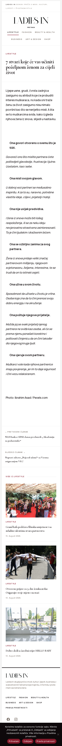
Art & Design (33, 39)
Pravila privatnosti (17, 708)
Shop (47, 39)
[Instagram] (15, 719)
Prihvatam (14, 741)
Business (16, 39)
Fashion (27, 32)
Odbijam (28, 741)
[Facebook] (8, 719)
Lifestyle (13, 32)
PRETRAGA (31, 27)
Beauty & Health (45, 32)
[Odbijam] (58, 734)
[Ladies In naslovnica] (31, 20)
